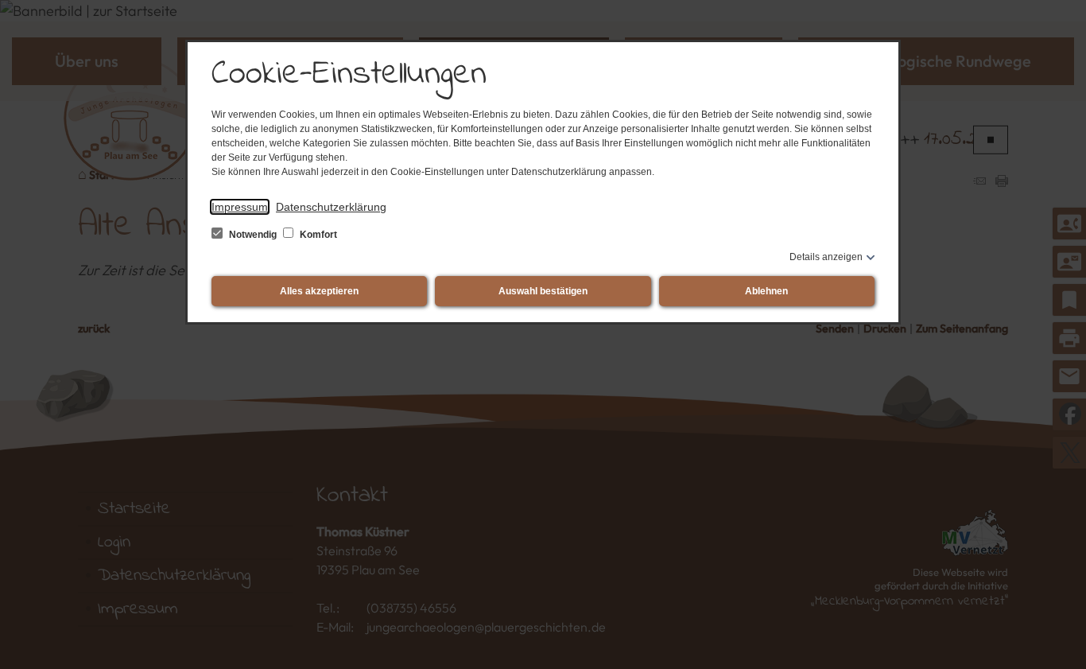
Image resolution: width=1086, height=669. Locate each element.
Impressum (239, 206)
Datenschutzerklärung (331, 206)
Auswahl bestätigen (543, 291)
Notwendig (253, 234)
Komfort (317, 234)
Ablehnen (766, 291)
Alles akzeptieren (319, 291)
